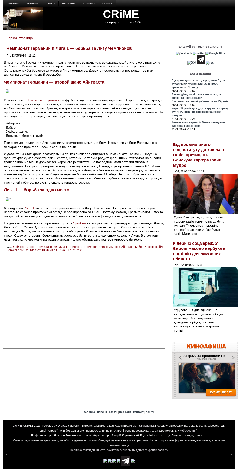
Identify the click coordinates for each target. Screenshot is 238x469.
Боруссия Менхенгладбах (24, 250)
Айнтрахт (127, 246)
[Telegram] (201, 62)
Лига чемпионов (109, 246)
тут (168, 435)
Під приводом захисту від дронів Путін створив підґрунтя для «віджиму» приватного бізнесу (198, 84)
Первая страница (19, 38)
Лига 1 (29, 208)
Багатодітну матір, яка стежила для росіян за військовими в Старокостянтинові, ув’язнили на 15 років (200, 98)
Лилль (54, 250)
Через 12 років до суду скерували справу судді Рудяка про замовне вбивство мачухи (200, 112)
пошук (107, 3)
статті (50, 3)
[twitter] (199, 53)
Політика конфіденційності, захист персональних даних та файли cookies (119, 450)
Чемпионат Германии (43, 100)
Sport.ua (79, 223)
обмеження (188, 430)
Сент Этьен (75, 250)
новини (32, 3)
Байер (139, 246)
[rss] (210, 62)
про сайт (69, 3)
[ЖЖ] (191, 62)
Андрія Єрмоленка (141, 425)
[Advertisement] (84, 299)
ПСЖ (45, 250)
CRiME (121, 14)
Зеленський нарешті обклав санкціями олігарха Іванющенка (198, 124)
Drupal (62, 425)
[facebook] (184, 53)
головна (13, 3)
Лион (63, 250)
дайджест (19, 246)
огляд (54, 246)
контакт (89, 3)
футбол (44, 246)
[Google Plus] (215, 53)
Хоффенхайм (154, 246)
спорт (33, 246)
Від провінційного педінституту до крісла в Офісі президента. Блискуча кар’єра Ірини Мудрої (198, 155)
